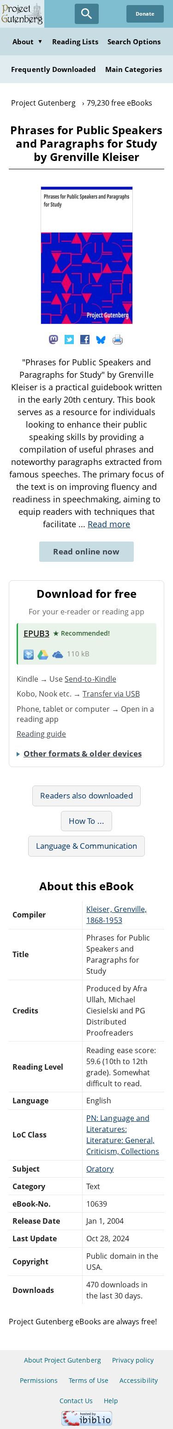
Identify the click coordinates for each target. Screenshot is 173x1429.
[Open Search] (87, 14)
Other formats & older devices (83, 753)
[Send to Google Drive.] (42, 654)
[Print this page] (118, 338)
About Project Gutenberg (62, 1360)
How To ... (86, 821)
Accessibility (138, 1380)
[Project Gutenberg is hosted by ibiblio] (86, 1423)
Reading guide (41, 734)
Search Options (134, 41)
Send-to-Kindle (90, 679)
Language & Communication (86, 845)
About (27, 41)
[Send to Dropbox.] (29, 654)
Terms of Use (88, 1380)
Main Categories (133, 69)
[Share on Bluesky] (101, 338)
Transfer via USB (111, 694)
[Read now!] (87, 321)
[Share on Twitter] (69, 338)
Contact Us (76, 1400)
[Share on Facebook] (84, 338)
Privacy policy (133, 1360)
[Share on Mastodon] (53, 338)
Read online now (86, 551)
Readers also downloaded (86, 795)
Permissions (38, 1380)
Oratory (99, 1169)
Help (111, 1400)
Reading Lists (75, 41)
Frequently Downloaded (53, 69)
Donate (145, 13)
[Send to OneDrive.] (57, 654)
